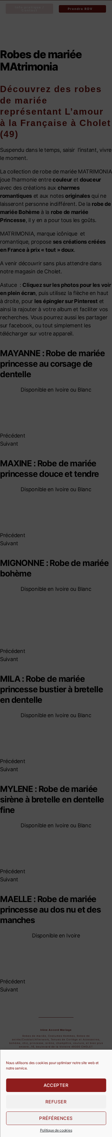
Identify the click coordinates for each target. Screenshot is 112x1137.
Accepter (56, 1085)
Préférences (56, 1118)
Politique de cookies (56, 1130)
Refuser (56, 1102)
